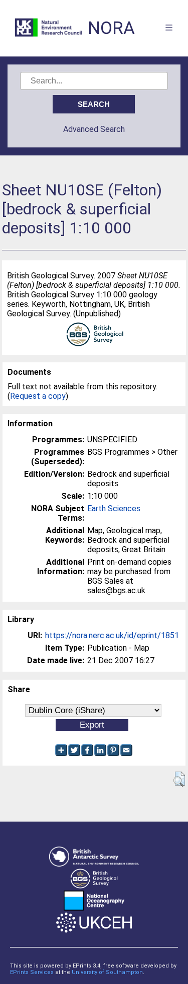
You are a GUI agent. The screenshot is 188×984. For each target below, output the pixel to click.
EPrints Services (32, 972)
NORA (111, 28)
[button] (179, 779)
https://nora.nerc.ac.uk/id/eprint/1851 (112, 635)
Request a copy (38, 396)
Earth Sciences (113, 508)
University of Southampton (107, 972)
